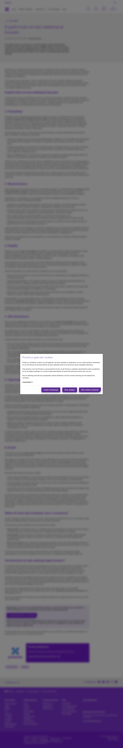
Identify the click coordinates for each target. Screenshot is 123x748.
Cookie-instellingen (51, 390)
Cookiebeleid (26, 382)
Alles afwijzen (69, 390)
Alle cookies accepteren (90, 390)
